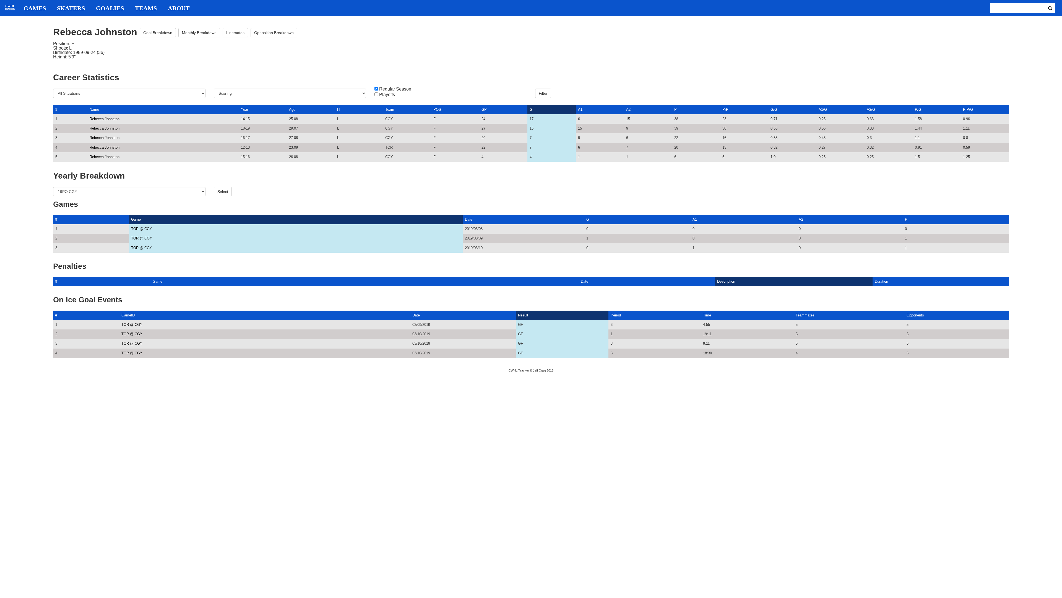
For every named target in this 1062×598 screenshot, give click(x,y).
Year (244, 109)
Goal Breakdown (157, 32)
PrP (725, 109)
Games (35, 8)
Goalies (110, 8)
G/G (774, 109)
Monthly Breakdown (199, 32)
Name (94, 109)
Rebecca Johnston (104, 119)
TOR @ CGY (141, 229)
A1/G (823, 109)
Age (292, 109)
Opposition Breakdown (274, 32)
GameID (128, 315)
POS (437, 109)
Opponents (915, 315)
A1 (580, 109)
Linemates (235, 32)
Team (389, 109)
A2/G (871, 109)
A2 (628, 109)
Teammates (805, 315)
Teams (146, 8)
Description (726, 281)
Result (523, 315)
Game (136, 219)
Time (707, 315)
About (179, 8)
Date (468, 219)
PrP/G (968, 109)
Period (616, 315)
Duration (881, 281)
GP (484, 109)
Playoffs (387, 94)
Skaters (71, 8)
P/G (918, 109)
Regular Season (395, 89)
